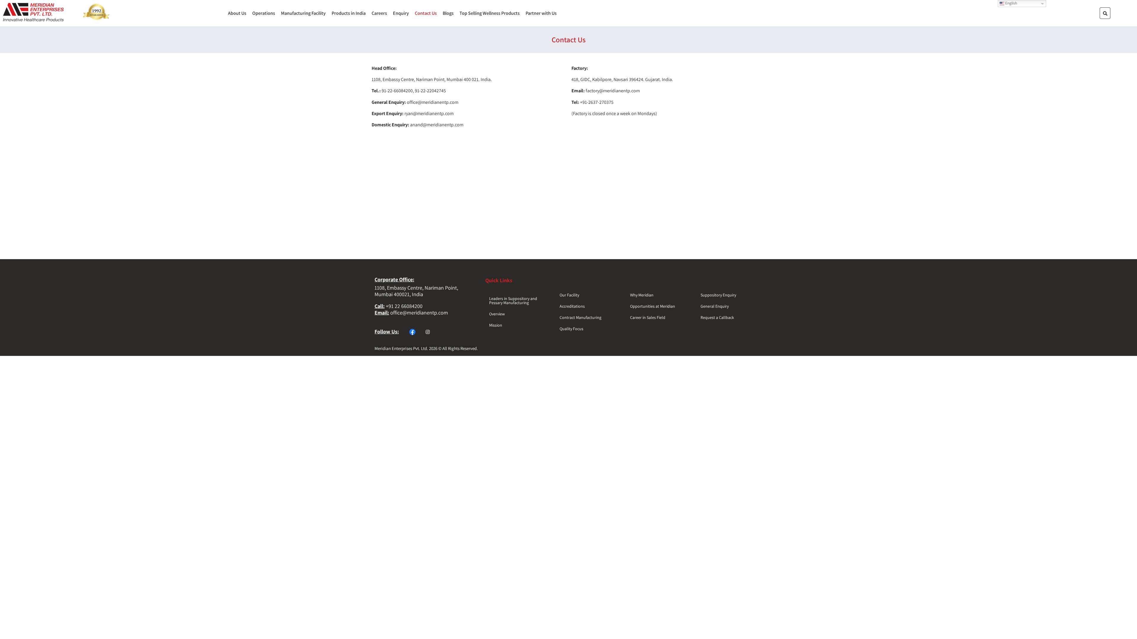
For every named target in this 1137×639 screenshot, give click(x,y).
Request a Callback (717, 317)
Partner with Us (541, 13)
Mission (495, 325)
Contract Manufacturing (580, 317)
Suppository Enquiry (718, 295)
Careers (379, 13)
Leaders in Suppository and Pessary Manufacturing (513, 300)
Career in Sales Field (647, 317)
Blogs (448, 13)
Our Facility (569, 295)
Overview (497, 314)
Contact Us (426, 13)
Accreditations (572, 306)
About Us (237, 13)
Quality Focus (571, 328)
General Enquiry (715, 306)
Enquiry (401, 13)
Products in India (349, 13)
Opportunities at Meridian (652, 306)
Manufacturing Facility (303, 13)
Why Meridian (641, 295)
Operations (263, 13)
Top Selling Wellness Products (490, 13)
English (1010, 3)
